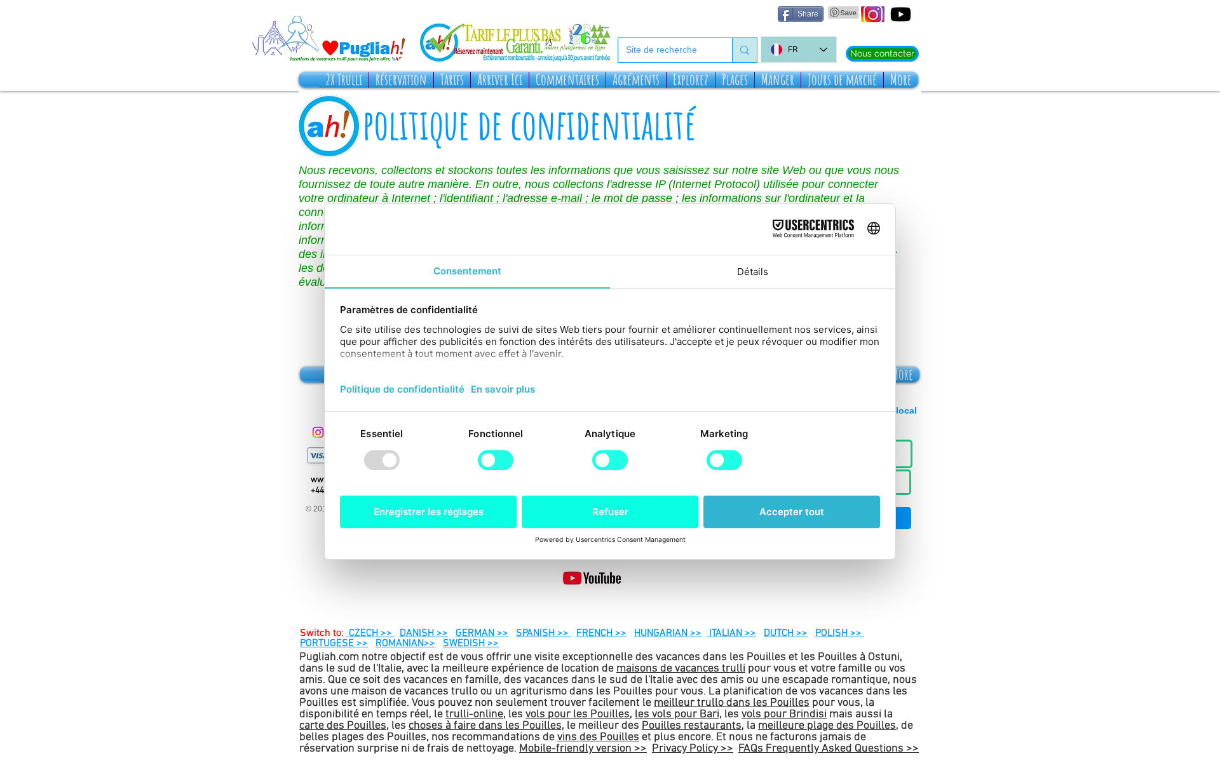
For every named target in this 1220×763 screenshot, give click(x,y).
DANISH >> (424, 633)
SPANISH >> (543, 633)
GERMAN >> (482, 633)
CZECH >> (370, 633)
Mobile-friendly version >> (583, 748)
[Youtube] (900, 14)
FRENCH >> (601, 633)
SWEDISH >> (471, 643)
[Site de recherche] (744, 50)
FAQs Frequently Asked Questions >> (828, 748)
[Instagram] (318, 432)
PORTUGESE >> (334, 643)
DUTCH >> (786, 633)
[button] (344, 80)
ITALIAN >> (731, 633)
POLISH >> (839, 633)
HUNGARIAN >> (668, 633)
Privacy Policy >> (692, 748)
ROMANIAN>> (405, 643)
